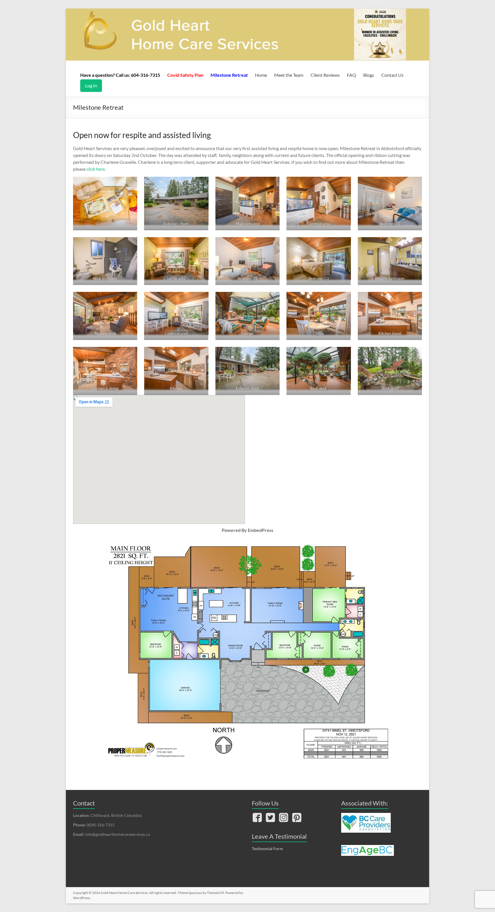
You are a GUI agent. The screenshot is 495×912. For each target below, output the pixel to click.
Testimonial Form (267, 848)
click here (96, 169)
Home (261, 75)
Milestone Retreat (229, 75)
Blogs (368, 75)
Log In (91, 85)
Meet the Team (288, 75)
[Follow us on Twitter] (270, 818)
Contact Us (392, 75)
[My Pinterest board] (296, 818)
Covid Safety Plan (185, 75)
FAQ (351, 75)
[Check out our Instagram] (283, 818)
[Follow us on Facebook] (257, 818)
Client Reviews (325, 75)
